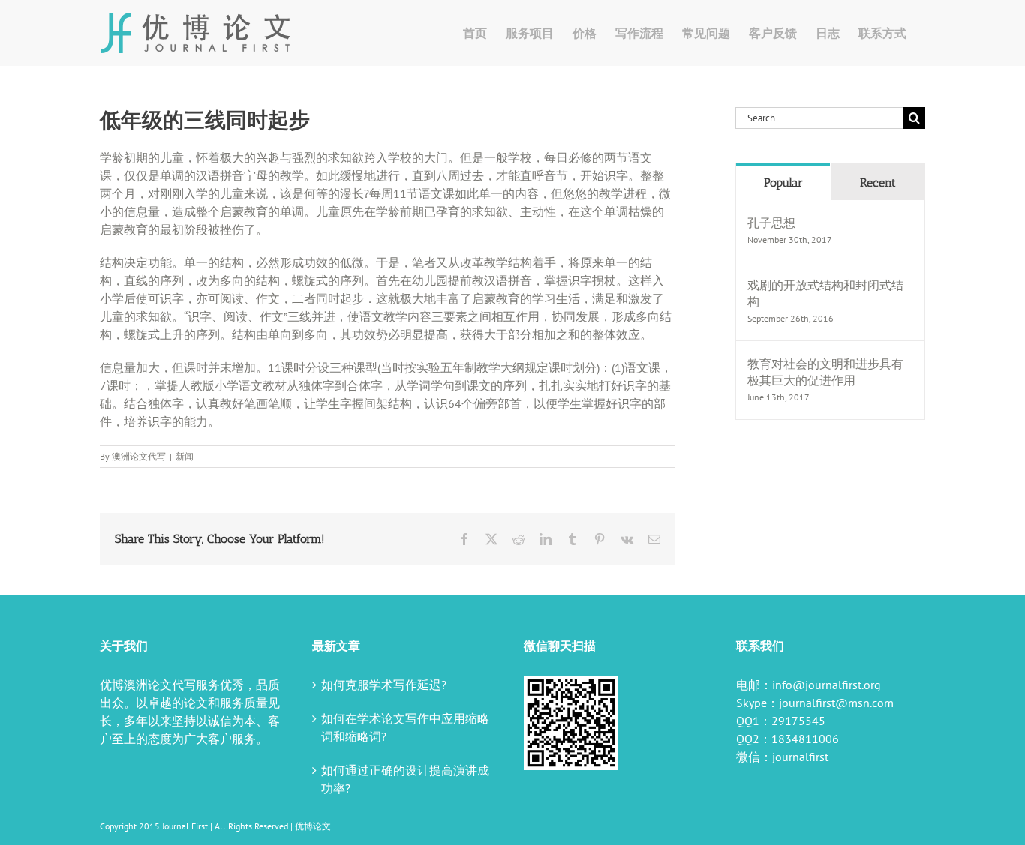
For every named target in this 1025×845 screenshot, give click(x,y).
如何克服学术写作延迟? (383, 684)
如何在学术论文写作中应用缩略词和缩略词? (405, 727)
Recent (878, 182)
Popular (783, 182)
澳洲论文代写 (139, 456)
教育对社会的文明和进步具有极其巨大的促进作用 (825, 372)
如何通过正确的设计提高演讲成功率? (405, 779)
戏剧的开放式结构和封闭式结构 (825, 293)
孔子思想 (771, 222)
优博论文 (313, 826)
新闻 (185, 456)
